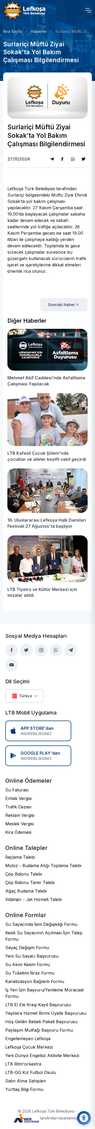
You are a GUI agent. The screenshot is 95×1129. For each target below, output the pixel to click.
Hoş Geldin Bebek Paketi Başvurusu (41, 1021)
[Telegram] (52, 159)
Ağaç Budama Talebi (26, 891)
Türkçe (25, 696)
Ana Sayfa (12, 31)
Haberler (39, 31)
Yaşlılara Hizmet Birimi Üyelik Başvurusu (45, 1013)
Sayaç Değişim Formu (27, 947)
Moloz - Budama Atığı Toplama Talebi (43, 865)
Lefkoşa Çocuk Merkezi (29, 1047)
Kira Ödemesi (18, 832)
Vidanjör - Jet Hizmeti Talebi (33, 899)
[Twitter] (83, 159)
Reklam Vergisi (19, 815)
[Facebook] (62, 159)
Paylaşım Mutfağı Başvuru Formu (39, 1030)
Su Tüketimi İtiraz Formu (29, 973)
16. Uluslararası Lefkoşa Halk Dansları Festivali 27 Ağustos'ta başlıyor (46, 523)
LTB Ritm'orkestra (23, 1064)
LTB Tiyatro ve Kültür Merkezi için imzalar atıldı (42, 592)
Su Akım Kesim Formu (27, 964)
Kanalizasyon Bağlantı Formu (34, 981)
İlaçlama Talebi (20, 857)
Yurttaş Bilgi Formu (24, 1089)
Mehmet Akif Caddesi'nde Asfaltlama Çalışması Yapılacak (46, 380)
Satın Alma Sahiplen (25, 1081)
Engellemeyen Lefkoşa (27, 1038)
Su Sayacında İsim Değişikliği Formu (41, 924)
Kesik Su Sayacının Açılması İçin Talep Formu (43, 936)
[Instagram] (73, 159)
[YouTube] (11, 665)
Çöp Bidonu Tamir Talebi (30, 882)
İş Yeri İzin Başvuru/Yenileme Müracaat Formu (44, 993)
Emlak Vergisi (18, 798)
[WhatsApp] (56, 650)
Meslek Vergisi (19, 823)
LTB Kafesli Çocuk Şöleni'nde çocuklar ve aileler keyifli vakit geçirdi (46, 456)
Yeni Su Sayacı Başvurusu (31, 956)
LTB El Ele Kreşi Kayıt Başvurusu (38, 1004)
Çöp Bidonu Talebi (23, 874)
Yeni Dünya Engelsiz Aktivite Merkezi (42, 1055)
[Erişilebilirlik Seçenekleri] (84, 1118)
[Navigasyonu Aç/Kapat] (88, 10)
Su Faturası (16, 790)
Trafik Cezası (18, 806)
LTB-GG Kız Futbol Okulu (30, 1072)
